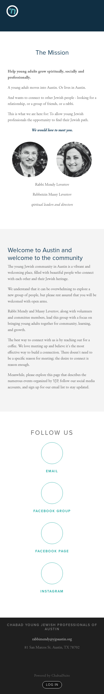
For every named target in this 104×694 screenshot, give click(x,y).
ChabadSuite (61, 675)
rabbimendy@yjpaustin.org (52, 639)
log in (52, 685)
